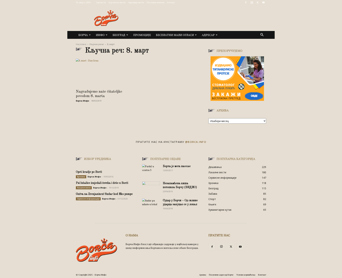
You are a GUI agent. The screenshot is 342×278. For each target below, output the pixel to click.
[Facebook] (245, 2)
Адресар (208, 35)
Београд (119, 35)
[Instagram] (251, 2)
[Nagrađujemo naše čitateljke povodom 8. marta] (105, 73)
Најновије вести (136, 2)
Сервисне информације (88, 199)
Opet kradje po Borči (89, 172)
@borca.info (195, 142)
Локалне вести (84, 187)
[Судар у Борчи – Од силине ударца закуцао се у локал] (151, 205)
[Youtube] (263, 2)
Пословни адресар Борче (221, 274)
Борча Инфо (82, 100)
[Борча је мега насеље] (151, 170)
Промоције (142, 35)
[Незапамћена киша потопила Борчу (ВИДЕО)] (151, 187)
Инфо (100, 35)
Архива (202, 274)
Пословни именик (155, 2)
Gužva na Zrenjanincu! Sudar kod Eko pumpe (104, 194)
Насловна (81, 44)
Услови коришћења (245, 274)
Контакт (171, 2)
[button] (262, 35)
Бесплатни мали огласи (175, 35)
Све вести (101, 2)
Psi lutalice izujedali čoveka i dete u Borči (102, 183)
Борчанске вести (117, 2)
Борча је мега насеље (177, 166)
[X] (257, 2)
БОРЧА (83, 35)
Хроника (81, 176)
